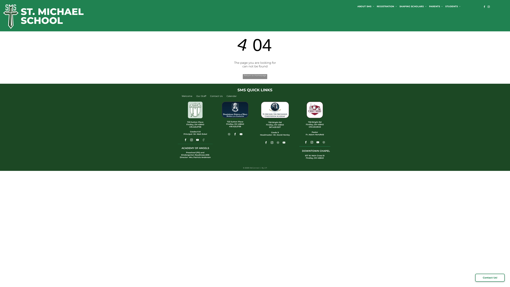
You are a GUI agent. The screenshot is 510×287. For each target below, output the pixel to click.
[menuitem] (365, 6)
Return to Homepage (255, 75)
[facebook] (484, 7)
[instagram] (488, 7)
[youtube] (197, 140)
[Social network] (203, 140)
